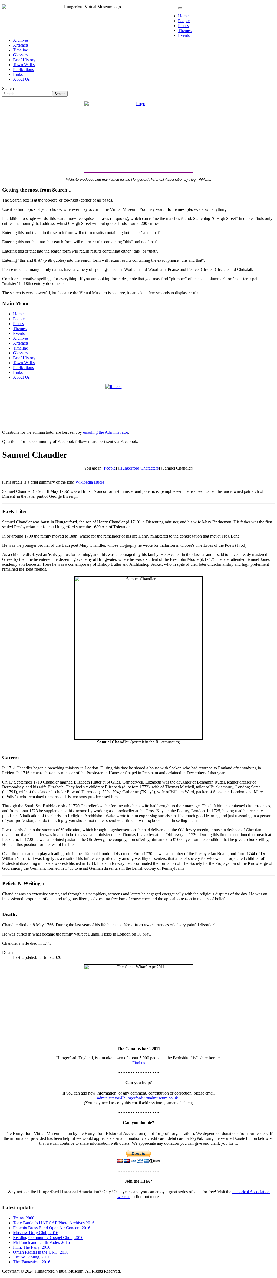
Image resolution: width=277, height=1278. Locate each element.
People (184, 20)
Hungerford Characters (139, 468)
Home (183, 16)
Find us (138, 1062)
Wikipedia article (89, 482)
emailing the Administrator (105, 432)
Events (184, 35)
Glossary (20, 55)
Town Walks (24, 64)
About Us (21, 79)
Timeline (20, 50)
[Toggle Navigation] (180, 8)
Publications (23, 69)
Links (18, 74)
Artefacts (20, 45)
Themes (185, 30)
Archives (20, 40)
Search (8, 88)
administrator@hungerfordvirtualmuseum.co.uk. (138, 1098)
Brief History (24, 59)
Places (183, 25)
